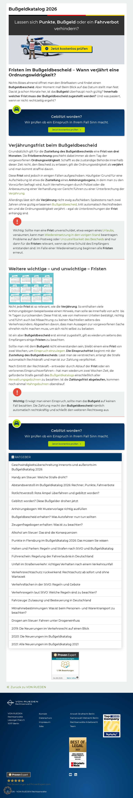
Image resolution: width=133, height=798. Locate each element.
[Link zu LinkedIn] (75, 774)
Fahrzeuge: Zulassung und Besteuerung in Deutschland (51, 600)
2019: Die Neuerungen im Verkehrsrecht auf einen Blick (50, 628)
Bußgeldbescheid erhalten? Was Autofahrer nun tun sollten (54, 517)
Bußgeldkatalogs (62, 375)
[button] (7, 790)
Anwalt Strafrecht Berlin (82, 713)
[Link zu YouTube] (70, 774)
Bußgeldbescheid (64, 204)
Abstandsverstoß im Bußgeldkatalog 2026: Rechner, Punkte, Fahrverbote (63, 485)
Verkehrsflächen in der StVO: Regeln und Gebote (46, 584)
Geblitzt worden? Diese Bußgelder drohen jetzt (45, 501)
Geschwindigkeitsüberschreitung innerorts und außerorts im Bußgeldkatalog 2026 (54, 467)
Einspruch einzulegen (49, 351)
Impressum (44, 722)
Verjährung (17, 193)
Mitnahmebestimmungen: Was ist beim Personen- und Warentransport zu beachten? (63, 610)
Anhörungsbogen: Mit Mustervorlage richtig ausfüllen (49, 509)
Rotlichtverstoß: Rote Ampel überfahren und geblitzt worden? (55, 493)
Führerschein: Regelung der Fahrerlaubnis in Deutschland (52, 556)
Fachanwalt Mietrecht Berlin (84, 718)
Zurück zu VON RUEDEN (27, 687)
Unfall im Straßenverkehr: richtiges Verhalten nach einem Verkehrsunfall (62, 564)
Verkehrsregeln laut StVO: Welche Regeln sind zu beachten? (54, 592)
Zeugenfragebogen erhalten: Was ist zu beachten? (47, 524)
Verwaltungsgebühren (25, 379)
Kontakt (43, 713)
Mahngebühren (37, 384)
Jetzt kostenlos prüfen (68, 49)
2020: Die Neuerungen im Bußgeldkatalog (42, 636)
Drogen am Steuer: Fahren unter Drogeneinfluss (46, 620)
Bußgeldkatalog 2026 (33, 9)
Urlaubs (107, 230)
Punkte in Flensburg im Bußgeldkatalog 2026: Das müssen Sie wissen (60, 540)
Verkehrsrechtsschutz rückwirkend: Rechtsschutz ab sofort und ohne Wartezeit (60, 574)
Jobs (41, 726)
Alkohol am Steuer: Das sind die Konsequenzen (44, 532)
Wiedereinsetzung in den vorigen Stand (72, 235)
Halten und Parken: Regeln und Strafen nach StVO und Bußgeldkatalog (62, 548)
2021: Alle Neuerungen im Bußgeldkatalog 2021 (45, 644)
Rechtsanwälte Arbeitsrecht (84, 722)
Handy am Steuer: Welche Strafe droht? (39, 477)
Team (73, 726)
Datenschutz (45, 718)
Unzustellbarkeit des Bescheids (82, 239)
